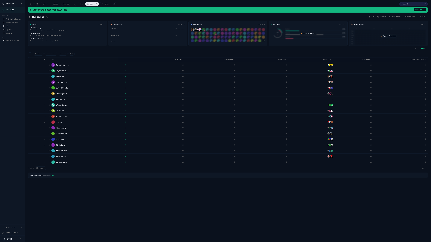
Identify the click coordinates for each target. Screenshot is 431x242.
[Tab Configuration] (114, 3)
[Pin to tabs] (46, 16)
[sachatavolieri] (332, 93)
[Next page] (427, 48)
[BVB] (332, 65)
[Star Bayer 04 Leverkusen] (49, 82)
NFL (81, 4)
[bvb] (330, 65)
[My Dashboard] (37, 3)
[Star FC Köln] (49, 122)
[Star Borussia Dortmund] (49, 65)
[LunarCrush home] (8, 3)
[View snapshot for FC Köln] (125, 122)
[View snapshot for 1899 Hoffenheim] (125, 150)
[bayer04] (332, 82)
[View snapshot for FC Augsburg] (125, 127)
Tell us (52, 175)
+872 (263, 40)
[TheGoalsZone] (332, 105)
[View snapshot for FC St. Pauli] (125, 139)
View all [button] (100, 24)
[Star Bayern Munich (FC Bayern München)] (49, 70)
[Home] (31, 3)
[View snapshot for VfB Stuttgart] (125, 99)
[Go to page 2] (424, 48)
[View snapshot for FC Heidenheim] (125, 133)
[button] (67, 29)
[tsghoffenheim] (330, 151)
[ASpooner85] (330, 156)
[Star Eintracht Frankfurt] (49, 87)
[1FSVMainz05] (329, 156)
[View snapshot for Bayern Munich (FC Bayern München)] (125, 70)
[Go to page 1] (422, 48)
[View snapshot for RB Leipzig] (125, 76)
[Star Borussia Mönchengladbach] (49, 116)
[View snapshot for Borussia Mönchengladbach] (125, 116)
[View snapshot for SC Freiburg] (125, 145)
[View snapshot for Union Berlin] (125, 110)
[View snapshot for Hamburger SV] (125, 93)
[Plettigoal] (330, 76)
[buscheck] (330, 133)
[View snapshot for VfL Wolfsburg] (125, 162)
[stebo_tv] (332, 139)
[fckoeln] (329, 122)
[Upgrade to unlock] (176, 28)
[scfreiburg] (329, 145)
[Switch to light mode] (20, 238)
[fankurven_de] (332, 133)
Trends (105, 4)
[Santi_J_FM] (332, 76)
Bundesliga (91, 4)
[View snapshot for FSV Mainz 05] (125, 156)
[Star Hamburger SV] (49, 93)
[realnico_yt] (332, 145)
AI (74, 4)
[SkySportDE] (330, 139)
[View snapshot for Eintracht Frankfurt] (125, 87)
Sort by (62, 54)
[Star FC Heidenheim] (49, 133)
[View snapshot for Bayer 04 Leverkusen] (125, 82)
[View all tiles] (416, 48)
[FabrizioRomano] (329, 76)
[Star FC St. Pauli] (49, 139)
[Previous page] (419, 48)
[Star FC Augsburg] (49, 127)
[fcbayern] (329, 71)
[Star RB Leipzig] (49, 76)
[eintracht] (330, 88)
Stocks (55, 4)
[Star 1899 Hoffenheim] (49, 150)
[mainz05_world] (332, 156)
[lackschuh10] (332, 111)
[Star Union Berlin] (49, 110)
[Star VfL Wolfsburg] (49, 162)
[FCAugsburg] (330, 128)
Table (38, 54)
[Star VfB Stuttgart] (49, 99)
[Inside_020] (329, 105)
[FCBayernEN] (332, 71)
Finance (66, 4)
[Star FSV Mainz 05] (49, 156)
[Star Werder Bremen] (49, 105)
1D (70, 54)
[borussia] (329, 116)
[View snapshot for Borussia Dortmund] (125, 65)
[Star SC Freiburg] (49, 145)
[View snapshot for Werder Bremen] (125, 105)
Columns (50, 54)
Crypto (45, 4)
